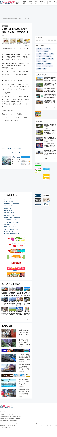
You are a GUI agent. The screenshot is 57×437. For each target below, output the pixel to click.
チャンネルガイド (43, 2)
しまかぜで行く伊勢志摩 (9, 215)
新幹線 (38, 61)
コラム (36, 2)
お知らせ (14, 424)
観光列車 (39, 51)
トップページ (4, 16)
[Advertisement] (28, 10)
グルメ (46, 53)
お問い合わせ (2, 425)
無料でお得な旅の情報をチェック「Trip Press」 (11, 418)
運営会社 (25, 424)
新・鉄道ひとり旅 (47, 56)
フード (38, 66)
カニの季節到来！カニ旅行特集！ (11, 219)
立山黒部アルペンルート (9, 231)
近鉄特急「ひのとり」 (9, 208)
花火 (45, 68)
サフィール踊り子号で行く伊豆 (10, 226)
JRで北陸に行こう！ (8, 210)
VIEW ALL (46, 107)
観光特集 (30, 2)
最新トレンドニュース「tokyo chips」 (9, 414)
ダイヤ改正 (39, 53)
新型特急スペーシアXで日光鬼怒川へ (12, 217)
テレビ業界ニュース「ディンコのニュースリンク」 (11, 416)
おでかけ (39, 56)
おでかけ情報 (24, 2)
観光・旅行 (46, 51)
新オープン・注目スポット (48, 58)
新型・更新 (48, 63)
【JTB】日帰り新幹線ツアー (10, 201)
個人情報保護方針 (32, 424)
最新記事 (17, 2)
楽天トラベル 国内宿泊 (9, 212)
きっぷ (38, 58)
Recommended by (24, 319)
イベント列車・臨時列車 (47, 66)
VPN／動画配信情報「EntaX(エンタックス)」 (10, 420)
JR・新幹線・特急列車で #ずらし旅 (11, 233)
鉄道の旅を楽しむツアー (9, 224)
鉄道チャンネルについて (5, 424)
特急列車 (44, 61)
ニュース (11, 16)
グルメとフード (52, 2)
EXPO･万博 (48, 48)
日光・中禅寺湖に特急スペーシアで (11, 229)
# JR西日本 (8, 148)
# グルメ (14, 148)
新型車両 (39, 68)
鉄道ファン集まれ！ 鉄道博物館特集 (12, 203)
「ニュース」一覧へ (16, 152)
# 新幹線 (18, 148)
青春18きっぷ (39, 48)
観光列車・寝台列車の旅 (9, 205)
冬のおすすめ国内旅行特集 (9, 199)
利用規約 (19, 424)
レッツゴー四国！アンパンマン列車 (11, 222)
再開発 (52, 53)
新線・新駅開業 (40, 63)
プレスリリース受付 (11, 425)
